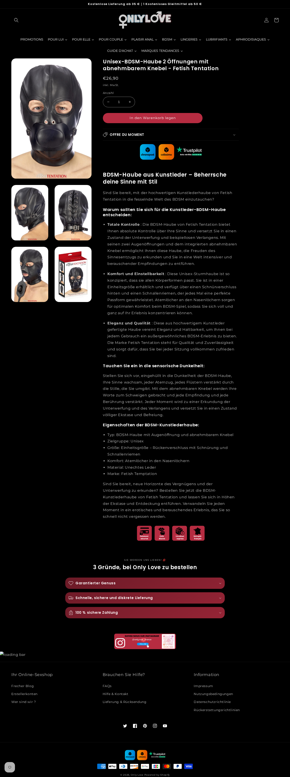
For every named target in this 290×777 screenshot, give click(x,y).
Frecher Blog (22, 686)
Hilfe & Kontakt (115, 694)
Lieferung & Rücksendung (125, 702)
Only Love (137, 774)
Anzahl (108, 93)
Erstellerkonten (24, 694)
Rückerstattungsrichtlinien (217, 710)
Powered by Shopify (157, 774)
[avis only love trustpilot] (171, 158)
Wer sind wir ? (23, 702)
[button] (16, 20)
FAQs (107, 686)
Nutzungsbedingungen (213, 694)
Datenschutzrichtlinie (212, 702)
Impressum (203, 686)
